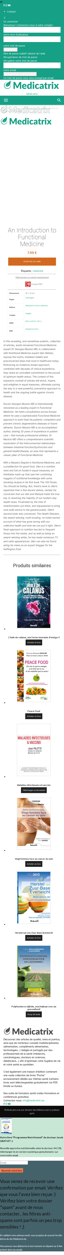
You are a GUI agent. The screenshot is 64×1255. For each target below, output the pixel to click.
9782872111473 (31, 329)
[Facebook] (4, 5)
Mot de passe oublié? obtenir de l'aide (24, 53)
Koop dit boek (33, 1014)
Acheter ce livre (32, 261)
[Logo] (26, 114)
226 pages (29, 298)
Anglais (28, 313)
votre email (9, 70)
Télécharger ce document (34, 790)
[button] (5, 100)
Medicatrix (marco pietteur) (36, 305)
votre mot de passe (14, 45)
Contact (11, 11)
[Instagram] (6, 5)
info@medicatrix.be (33, 1100)
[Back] (4, 18)
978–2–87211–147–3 (33, 321)
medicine (38, 270)
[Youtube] (9, 5)
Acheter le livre (33, 642)
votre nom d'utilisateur (15, 34)
